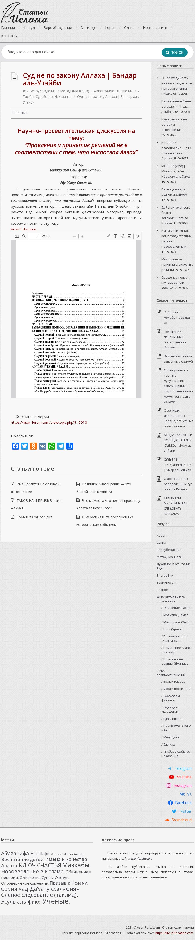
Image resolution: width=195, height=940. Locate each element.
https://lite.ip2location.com (174, 933)
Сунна (129, 27)
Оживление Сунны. (37, 877)
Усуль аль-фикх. (21, 901)
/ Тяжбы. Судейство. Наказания (176, 753)
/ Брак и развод (173, 681)
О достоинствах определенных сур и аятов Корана (178, 484)
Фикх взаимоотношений (113, 91)
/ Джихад (168, 744)
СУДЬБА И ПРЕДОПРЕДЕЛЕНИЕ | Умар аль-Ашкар (178, 464)
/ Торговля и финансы (170, 698)
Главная (8, 27)
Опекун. (62, 877)
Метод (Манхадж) (74, 91)
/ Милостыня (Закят (176, 622)
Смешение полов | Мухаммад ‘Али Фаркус (175, 282)
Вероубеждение (58, 27)
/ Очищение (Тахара (176, 608)
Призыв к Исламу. (69, 883)
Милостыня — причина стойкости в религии (177, 264)
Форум (29, 27)
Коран (110, 27)
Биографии (165, 575)
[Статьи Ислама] (25, 12)
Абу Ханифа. (15, 853)
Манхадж (89, 27)
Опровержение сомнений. (25, 883)
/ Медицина (170, 737)
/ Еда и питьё (171, 718)
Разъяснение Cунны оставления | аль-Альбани (176, 106)
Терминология (167, 582)
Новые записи (155, 27)
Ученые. (56, 901)
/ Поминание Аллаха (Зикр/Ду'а (176, 650)
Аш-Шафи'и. (42, 853)
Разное (162, 589)
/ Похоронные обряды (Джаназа (174, 661)
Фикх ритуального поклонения (171, 599)
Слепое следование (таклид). (39, 895)
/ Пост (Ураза (171, 629)
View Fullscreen (23, 229)
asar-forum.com (141, 858)
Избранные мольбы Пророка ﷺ (177, 317)
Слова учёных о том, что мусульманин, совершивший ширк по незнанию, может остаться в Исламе (179, 386)
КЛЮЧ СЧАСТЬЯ (40, 865)
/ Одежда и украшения (170, 709)
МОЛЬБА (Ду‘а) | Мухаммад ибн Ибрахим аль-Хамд (175, 171)
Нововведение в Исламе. (33, 871)
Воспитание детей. (22, 859)
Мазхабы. (76, 865)
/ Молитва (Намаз (174, 615)
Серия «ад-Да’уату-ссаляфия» (40, 888)
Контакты (9, 35)
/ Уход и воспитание (176, 688)
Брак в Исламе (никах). (69, 854)
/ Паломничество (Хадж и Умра (174, 638)
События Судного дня (34, 517)
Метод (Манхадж (169, 557)
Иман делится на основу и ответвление (174, 124)
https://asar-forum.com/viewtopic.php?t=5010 (49, 422)
